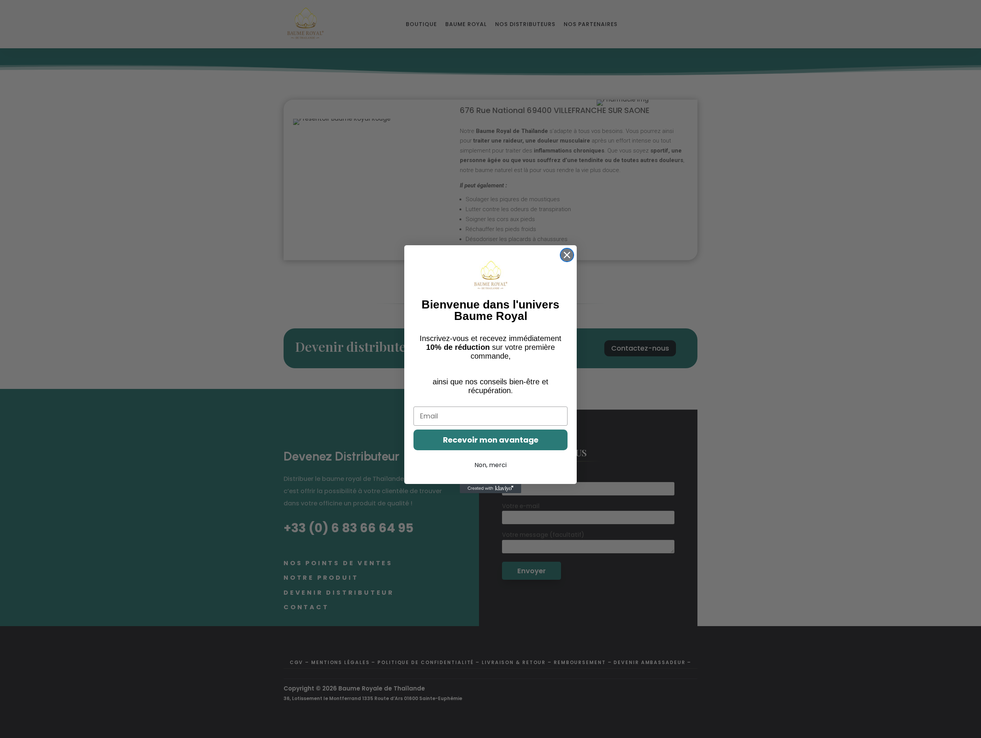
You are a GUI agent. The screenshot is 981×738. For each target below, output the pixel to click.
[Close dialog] (567, 255)
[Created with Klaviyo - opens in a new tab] (490, 488)
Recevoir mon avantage (490, 440)
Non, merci (490, 465)
